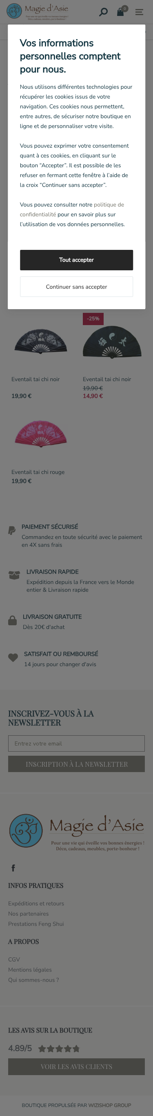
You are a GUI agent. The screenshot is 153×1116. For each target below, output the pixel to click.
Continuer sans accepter (76, 287)
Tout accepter (76, 260)
